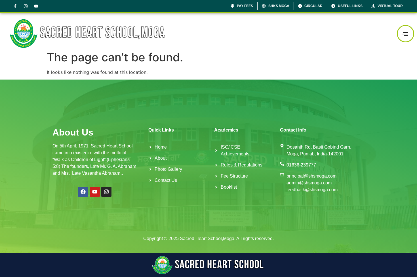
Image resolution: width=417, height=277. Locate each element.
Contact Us (372, 33)
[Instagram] (25, 6)
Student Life (309, 33)
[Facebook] (83, 192)
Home (216, 33)
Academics (273, 33)
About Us (240, 33)
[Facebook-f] (15, 6)
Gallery (341, 33)
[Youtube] (36, 6)
